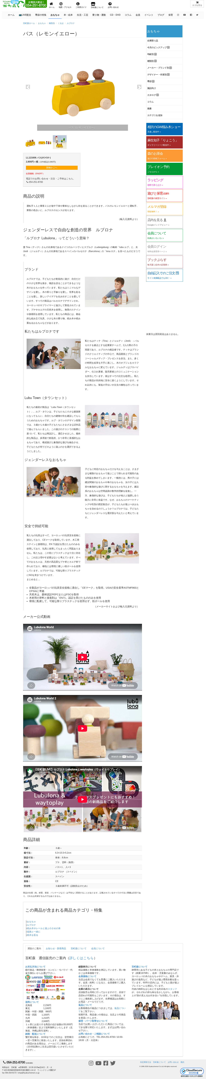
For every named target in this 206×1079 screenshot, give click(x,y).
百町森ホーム (29, 23)
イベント (148, 15)
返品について (85, 1005)
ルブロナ (71, 23)
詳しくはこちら (81, 957)
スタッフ (172, 989)
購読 (182, 1062)
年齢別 (150, 54)
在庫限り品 (152, 40)
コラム (128, 15)
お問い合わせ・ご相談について (94, 1034)
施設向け (151, 88)
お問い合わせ (173, 1062)
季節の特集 (40, 15)
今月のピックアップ (157, 47)
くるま (61, 23)
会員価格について (87, 976)
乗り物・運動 (99, 15)
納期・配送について (35, 1034)
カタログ (151, 95)
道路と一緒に (33, 931)
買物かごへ (51, 167)
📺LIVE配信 (25, 15)
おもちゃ (55, 15)
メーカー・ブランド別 (158, 68)
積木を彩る (32, 935)
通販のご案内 (34, 948)
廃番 (149, 108)
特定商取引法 (145, 1062)
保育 (170, 15)
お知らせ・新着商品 (56, 948)
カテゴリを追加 (154, 115)
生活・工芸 (82, 15)
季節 (149, 81)
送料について (32, 1002)
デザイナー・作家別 (157, 74)
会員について (98, 948)
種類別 (52, 23)
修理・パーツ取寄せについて (93, 1021)
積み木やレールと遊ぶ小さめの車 (44, 928)
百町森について (78, 948)
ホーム (11, 15)
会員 (138, 15)
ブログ (161, 15)
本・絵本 (68, 15)
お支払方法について (35, 966)
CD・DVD (115, 15)
